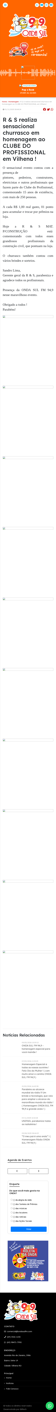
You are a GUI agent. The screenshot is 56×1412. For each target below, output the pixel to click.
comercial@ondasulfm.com (19, 1331)
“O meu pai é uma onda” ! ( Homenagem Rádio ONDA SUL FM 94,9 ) (36, 1139)
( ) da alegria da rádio (22, 1200)
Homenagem (13, 102)
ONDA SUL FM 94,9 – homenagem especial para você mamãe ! (36, 1048)
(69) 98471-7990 (14, 1342)
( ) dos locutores (20, 1212)
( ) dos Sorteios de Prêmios (25, 1204)
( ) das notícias (19, 1217)
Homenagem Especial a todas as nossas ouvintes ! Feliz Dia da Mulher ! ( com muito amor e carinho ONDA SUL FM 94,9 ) (36, 1071)
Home (4, 102)
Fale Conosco (12, 1389)
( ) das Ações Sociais (22, 1221)
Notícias (10, 1383)
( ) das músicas (20, 1208)
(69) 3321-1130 (14, 1337)
